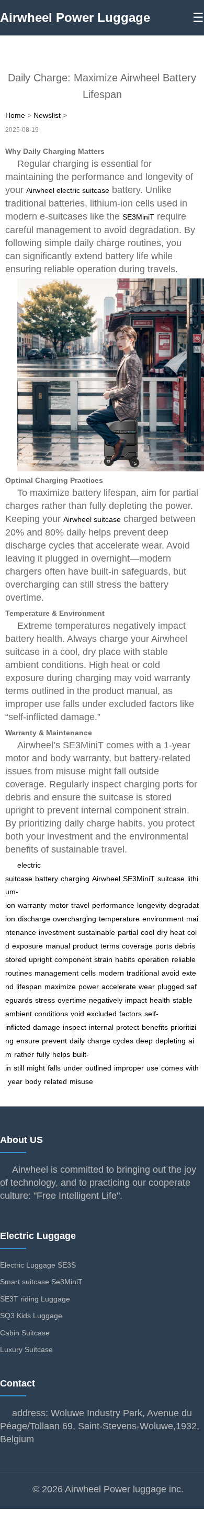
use (152, 1068)
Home (15, 115)
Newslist (47, 115)
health (160, 1000)
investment (57, 932)
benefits (155, 1027)
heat (177, 932)
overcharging (74, 919)
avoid (170, 973)
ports (163, 946)
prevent (54, 1041)
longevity (151, 905)
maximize (60, 986)
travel (80, 905)
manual (58, 946)
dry (162, 932)
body (33, 1081)
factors (130, 1013)
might (36, 1068)
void (77, 1013)
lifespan (29, 986)
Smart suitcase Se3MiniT (41, 1281)
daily (77, 1041)
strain (103, 959)
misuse (81, 1081)
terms (109, 946)
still (19, 1068)
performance (113, 905)
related (55, 1081)
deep (144, 1041)
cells (88, 973)
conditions (51, 1013)
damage (46, 1027)
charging (75, 878)
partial (128, 932)
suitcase (171, 878)
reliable (184, 959)
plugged (170, 986)
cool (147, 932)
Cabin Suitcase (25, 1333)
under (73, 1068)
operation (153, 959)
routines (18, 973)
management (56, 973)
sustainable (96, 932)
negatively (105, 1000)
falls (54, 1068)
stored (15, 959)
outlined (98, 1068)
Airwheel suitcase (92, 519)
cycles (123, 1041)
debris (185, 946)
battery (46, 878)
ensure (27, 1041)
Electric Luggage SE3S (38, 1265)
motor (59, 905)
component (73, 959)
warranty (32, 905)
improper (129, 1068)
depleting (170, 1041)
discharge (34, 919)
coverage (137, 946)
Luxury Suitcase (26, 1349)
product (85, 946)
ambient (18, 1013)
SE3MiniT (138, 217)
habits (125, 959)
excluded (102, 1013)
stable (182, 1000)
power (88, 986)
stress (45, 1000)
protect (127, 1027)
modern (111, 973)
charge (98, 1041)
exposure (27, 946)
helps (61, 1054)
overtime (72, 1000)
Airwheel (106, 878)
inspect (74, 1027)
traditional (143, 973)
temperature (119, 919)
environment (163, 919)
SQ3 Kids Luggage (31, 1315)
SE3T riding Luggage (35, 1299)
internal (101, 1027)
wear (147, 986)
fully (43, 1054)
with (192, 1068)
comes (172, 1068)
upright (40, 959)
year (15, 1081)
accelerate (118, 986)
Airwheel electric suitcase (67, 190)
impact (136, 1000)
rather (24, 1054)
